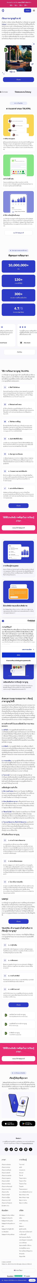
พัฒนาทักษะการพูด (24, 1197)
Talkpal (4, 24)
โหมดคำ (21, 1186)
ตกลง (18, 655)
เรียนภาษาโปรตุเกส (7, 1203)
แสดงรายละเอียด (27, 649)
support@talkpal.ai (28, 1143)
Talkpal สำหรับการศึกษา (8, 1215)
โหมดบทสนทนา (23, 1189)
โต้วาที (21, 1175)
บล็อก (20, 1218)
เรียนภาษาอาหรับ (6, 1189)
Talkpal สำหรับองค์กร (7, 1221)
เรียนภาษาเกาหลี (6, 1200)
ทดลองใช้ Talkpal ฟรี (18, 528)
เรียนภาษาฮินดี (6, 1194)
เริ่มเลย (27, 10)
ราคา (20, 1223)
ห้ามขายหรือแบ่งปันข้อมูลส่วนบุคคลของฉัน (18, 660)
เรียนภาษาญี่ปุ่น (6, 1197)
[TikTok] (11, 1149)
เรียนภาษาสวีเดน (6, 1183)
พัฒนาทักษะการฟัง (24, 1194)
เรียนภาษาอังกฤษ (6, 1164)
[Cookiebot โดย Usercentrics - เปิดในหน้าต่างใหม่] (27, 621)
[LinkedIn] (25, 1149)
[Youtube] (16, 1149)
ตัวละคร (21, 1173)
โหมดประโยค (22, 1183)
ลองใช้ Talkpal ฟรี (18, 233)
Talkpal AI (14, 689)
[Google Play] (27, 1123)
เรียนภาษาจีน (5, 1192)
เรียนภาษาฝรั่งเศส (6, 1170)
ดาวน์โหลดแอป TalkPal (19, 1073)
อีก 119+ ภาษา (5, 1205)
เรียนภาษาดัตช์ (6, 1181)
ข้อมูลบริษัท (22, 1256)
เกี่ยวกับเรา (22, 1215)
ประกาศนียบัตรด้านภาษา (25, 1192)
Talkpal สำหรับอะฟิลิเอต (8, 1234)
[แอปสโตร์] (9, 1123)
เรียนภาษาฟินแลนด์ (7, 1186)
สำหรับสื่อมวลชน (23, 1221)
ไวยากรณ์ (21, 1164)
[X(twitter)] (30, 1149)
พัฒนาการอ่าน (23, 1200)
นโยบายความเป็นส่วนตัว (25, 1231)
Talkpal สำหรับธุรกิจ (7, 1218)
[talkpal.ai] (3, 10)
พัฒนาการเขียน (23, 1203)
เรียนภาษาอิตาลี (6, 1173)
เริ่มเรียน (19, 352)
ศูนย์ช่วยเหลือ (22, 1229)
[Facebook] (21, 1149)
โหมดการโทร (22, 1181)
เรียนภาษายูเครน (6, 1178)
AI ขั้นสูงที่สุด (19, 103)
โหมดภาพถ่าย (22, 1178)
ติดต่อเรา (21, 1226)
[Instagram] (6, 1149)
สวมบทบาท (22, 1170)
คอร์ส (20, 1167)
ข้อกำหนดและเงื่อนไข (25, 1237)
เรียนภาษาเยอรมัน (6, 1175)
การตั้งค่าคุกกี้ (22, 1234)
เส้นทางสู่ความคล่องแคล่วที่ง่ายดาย (19, 250)
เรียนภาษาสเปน (6, 1167)
